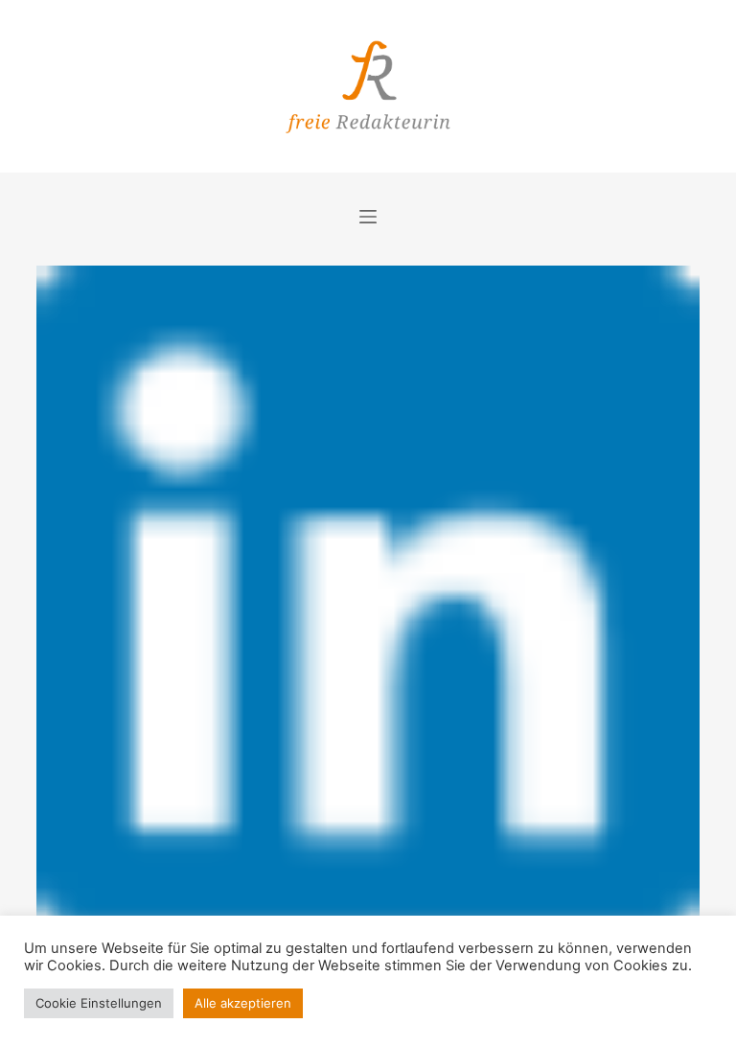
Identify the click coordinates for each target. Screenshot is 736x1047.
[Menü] (368, 216)
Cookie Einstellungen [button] (98, 1003)
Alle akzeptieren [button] (243, 1003)
